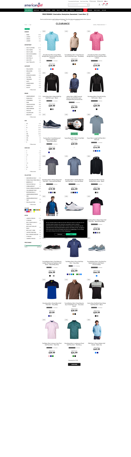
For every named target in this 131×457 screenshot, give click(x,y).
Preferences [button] (67, 230)
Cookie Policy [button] (74, 229)
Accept (71, 234)
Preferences (60, 234)
